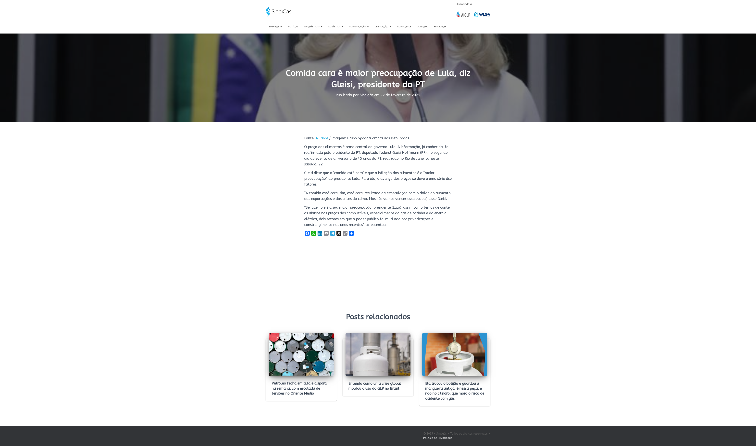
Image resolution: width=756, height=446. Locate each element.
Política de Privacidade (437, 438)
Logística (334, 26)
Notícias (293, 26)
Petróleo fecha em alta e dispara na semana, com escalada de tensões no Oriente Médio (299, 388)
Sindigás (274, 26)
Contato (422, 26)
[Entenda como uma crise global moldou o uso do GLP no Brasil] (378, 354)
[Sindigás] (278, 12)
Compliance (404, 26)
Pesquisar (440, 26)
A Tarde (322, 138)
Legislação (382, 26)
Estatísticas (312, 26)
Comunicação (358, 26)
